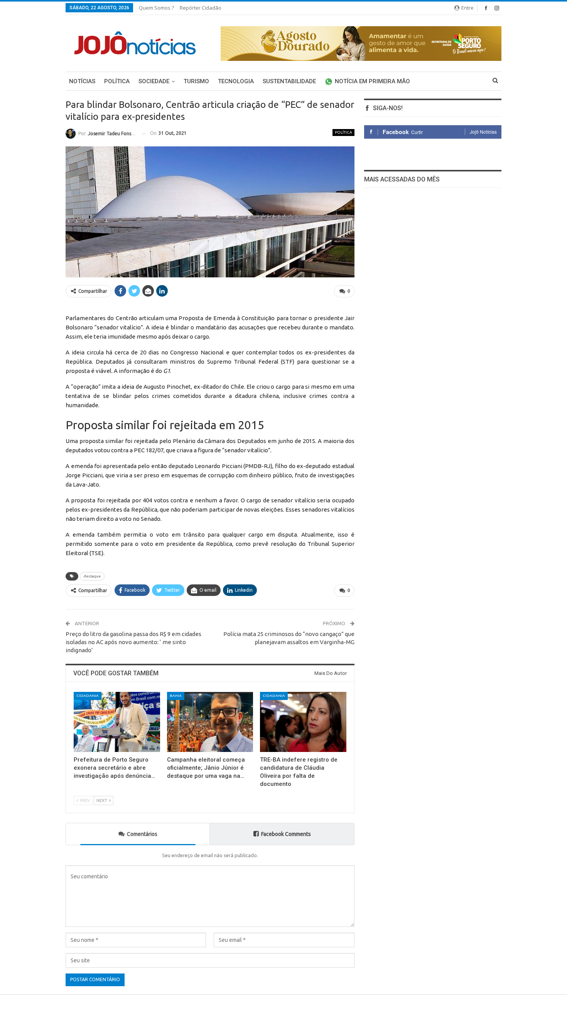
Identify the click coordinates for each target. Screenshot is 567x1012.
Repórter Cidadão (200, 7)
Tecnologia (236, 81)
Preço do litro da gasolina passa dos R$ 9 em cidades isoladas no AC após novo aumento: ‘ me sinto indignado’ (133, 642)
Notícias (82, 81)
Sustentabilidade (289, 81)
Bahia (176, 695)
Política (117, 81)
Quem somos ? (156, 7)
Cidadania (87, 695)
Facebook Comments (286, 834)
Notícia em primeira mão (372, 81)
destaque (92, 576)
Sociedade (153, 81)
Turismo (196, 81)
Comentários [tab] (142, 834)
